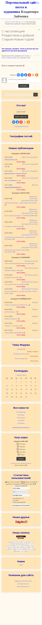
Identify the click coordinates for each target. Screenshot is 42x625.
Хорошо (22, 447)
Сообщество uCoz (23, 584)
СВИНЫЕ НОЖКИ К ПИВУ (13, 270)
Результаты (15, 463)
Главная (7, 22)
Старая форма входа (21, 126)
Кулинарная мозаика (29, 282)
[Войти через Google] (24, 122)
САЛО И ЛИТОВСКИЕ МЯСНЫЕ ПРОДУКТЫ (18, 263)
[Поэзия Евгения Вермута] (21, 522)
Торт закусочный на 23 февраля (16, 284)
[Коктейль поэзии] (21, 537)
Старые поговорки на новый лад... (16, 305)
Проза (35, 185)
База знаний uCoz (23, 586)
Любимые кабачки (19, 354)
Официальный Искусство (23, 581)
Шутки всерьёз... (10, 312)
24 (26, 393)
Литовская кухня (31, 261)
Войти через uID (21, 117)
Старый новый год (12, 58)
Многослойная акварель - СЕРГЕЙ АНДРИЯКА (20, 216)
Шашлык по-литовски (12, 277)
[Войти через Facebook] (17, 122)
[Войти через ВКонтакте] (13, 122)
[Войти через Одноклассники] (28, 122)
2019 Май (21, 420)
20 (7, 393)
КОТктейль (25, 56)
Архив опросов (26, 463)
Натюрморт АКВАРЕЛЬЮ (13, 226)
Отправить (24, 86)
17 (26, 389)
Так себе (22, 452)
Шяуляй (19, 349)
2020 (13, 22)
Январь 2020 (21, 375)
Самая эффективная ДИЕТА (14, 333)
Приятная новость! (11, 319)
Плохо (22, 455)
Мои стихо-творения (30, 157)
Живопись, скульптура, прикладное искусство (29, 198)
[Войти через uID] (18, 75)
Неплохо (22, 449)
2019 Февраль (21, 412)
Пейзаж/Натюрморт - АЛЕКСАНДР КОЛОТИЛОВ (21, 203)
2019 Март (21, 415)
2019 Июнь (21, 423)
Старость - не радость (12, 326)
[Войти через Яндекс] (21, 122)
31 (26, 397)
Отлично (22, 444)
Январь (18, 22)
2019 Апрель (21, 418)
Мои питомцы (19, 358)
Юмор (35, 302)
